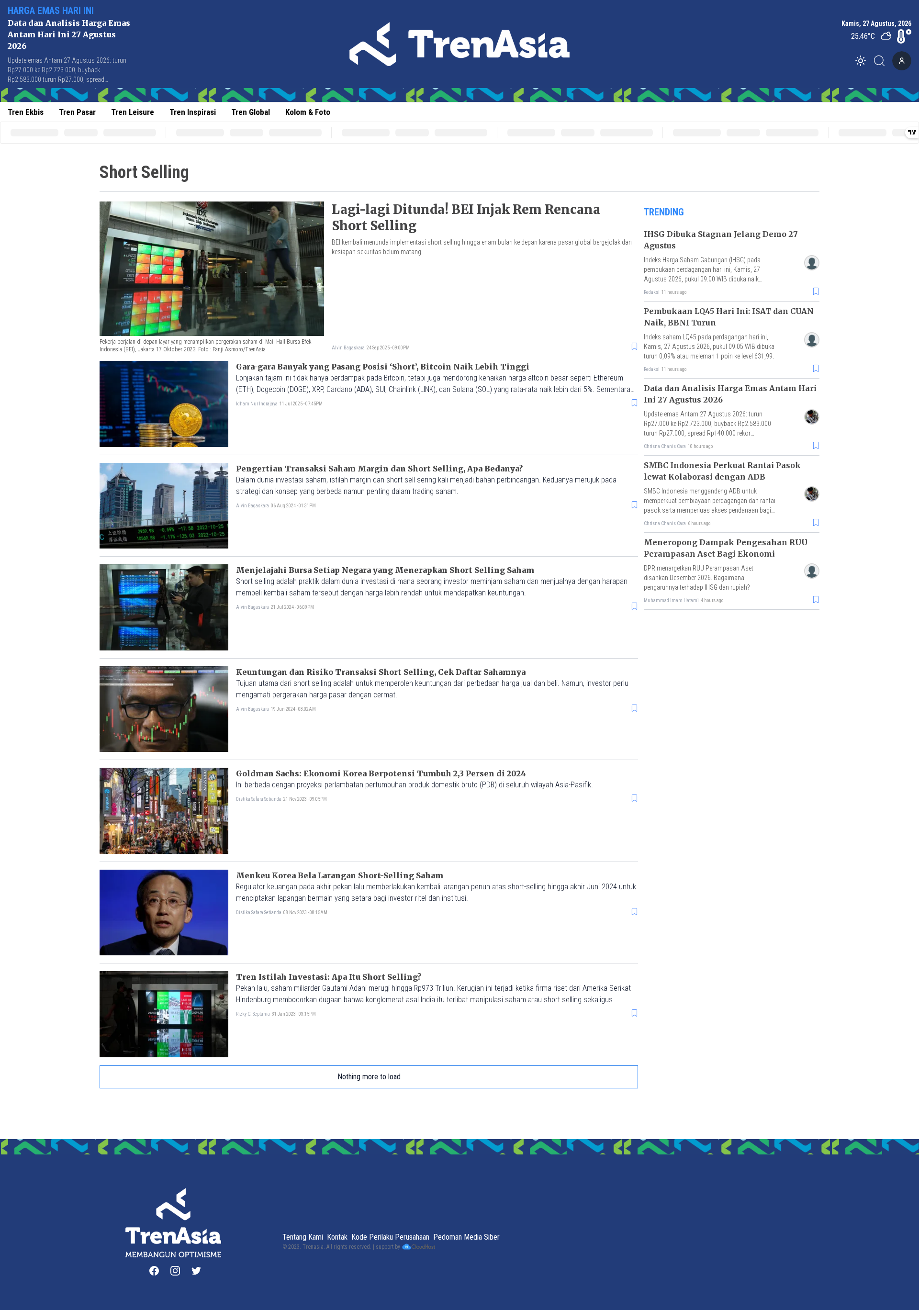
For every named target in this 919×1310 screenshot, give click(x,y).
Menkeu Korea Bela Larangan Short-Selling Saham (339, 875)
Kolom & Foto (307, 112)
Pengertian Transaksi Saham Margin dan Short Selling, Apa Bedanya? (379, 468)
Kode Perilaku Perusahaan (390, 1237)
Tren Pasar (77, 112)
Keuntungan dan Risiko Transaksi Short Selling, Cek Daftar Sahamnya (381, 672)
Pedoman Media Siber (466, 1237)
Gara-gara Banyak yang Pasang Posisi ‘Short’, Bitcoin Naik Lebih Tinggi (382, 366)
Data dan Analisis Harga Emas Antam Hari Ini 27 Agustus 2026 (69, 34)
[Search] (882, 61)
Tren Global (250, 112)
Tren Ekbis (26, 112)
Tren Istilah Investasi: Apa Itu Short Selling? (328, 977)
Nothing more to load (369, 1076)
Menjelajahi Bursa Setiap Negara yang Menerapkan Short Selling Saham (385, 570)
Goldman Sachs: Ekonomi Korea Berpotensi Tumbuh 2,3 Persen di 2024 (381, 773)
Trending (664, 212)
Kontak (337, 1237)
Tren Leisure (132, 112)
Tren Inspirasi (192, 112)
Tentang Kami (302, 1237)
